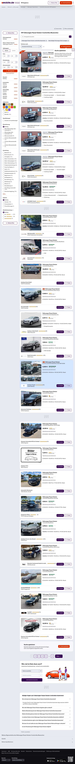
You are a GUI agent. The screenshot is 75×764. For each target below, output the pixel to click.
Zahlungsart (6, 48)
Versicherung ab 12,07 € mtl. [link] (49, 345)
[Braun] (12, 104)
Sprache (4, 758)
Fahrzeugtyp (6, 89)
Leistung (5, 86)
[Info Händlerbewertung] (12, 210)
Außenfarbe (5, 102)
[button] (10, 38)
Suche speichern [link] (10, 73)
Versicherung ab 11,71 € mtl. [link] (48, 89)
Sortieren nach (24, 44)
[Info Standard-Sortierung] (43, 46)
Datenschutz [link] (29, 751)
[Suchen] (70, 37)
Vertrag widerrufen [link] (15, 751)
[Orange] (4, 107)
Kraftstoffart (6, 82)
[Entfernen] (46, 40)
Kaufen (6, 50)
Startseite (3, 7)
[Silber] (4, 109)
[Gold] (6, 109)
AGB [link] (9, 751)
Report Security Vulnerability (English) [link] (10, 753)
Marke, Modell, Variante (8, 43)
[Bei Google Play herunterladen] (61, 760)
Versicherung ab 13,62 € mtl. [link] (49, 60)
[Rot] (12, 107)
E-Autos (4, 93)
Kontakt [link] (23, 751)
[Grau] (9, 104)
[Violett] (9, 109)
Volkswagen (23, 7)
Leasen (13, 50)
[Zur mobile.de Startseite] (13, 3)
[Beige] (6, 104)
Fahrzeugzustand (7, 37)
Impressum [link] (4, 751)
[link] (58, 28)
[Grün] (14, 107)
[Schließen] (73, 49)
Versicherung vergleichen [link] (48, 139)
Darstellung (14, 758)
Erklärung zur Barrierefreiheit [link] (53, 751)
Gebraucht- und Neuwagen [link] (13, 7)
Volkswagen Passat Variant (32, 7)
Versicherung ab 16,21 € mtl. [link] (49, 320)
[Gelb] (9, 107)
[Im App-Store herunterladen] (51, 760)
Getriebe (5, 96)
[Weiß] (14, 104)
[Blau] (6, 107)
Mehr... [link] (4, 194)
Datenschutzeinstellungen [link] (39, 751)
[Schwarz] (4, 104)
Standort (5, 77)
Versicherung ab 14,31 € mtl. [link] (49, 504)
